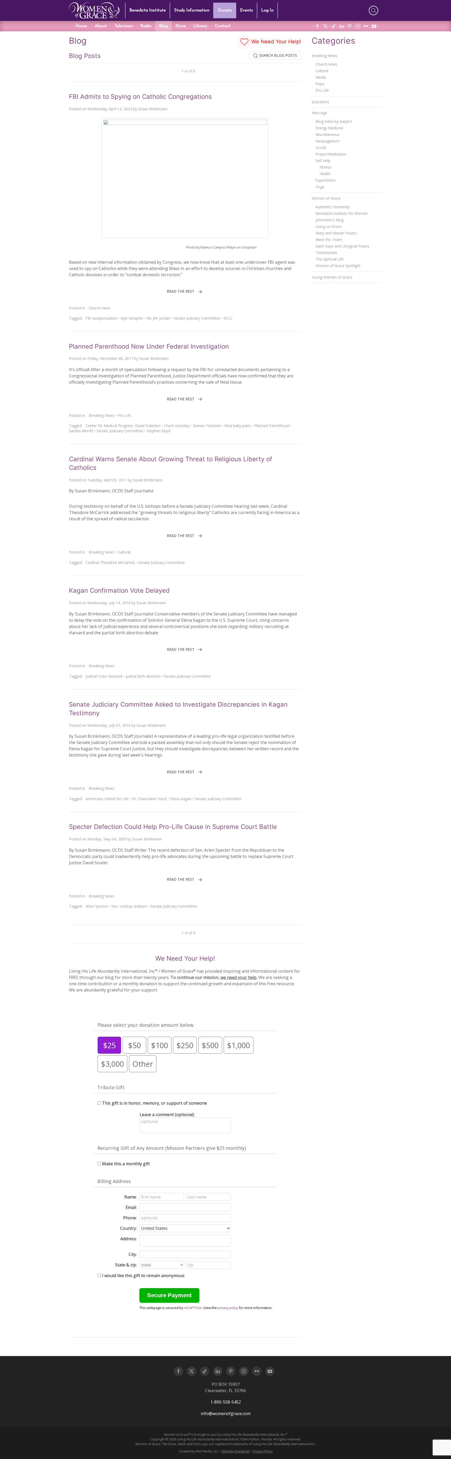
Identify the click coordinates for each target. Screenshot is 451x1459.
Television (124, 26)
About (101, 26)
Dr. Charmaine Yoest (149, 798)
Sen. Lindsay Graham (129, 906)
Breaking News (101, 415)
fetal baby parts (237, 425)
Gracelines (320, 101)
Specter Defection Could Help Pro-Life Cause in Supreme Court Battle (173, 827)
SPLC (228, 318)
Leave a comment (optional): (167, 1114)
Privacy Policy (263, 1451)
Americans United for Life (107, 798)
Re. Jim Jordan (158, 318)
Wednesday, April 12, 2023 (109, 108)
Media (321, 77)
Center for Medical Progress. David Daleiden (123, 425)
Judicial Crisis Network (104, 676)
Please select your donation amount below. (145, 1025)
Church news (99, 307)
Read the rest (180, 291)
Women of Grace (326, 198)
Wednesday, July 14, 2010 (108, 602)
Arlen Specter (97, 906)
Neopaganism (327, 141)
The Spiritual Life (330, 259)
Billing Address (114, 1181)
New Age (319, 112)
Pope (320, 83)
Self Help (323, 160)
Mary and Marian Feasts (336, 232)
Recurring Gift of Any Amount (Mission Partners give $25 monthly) (171, 1148)
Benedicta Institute (147, 10)
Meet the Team (329, 239)
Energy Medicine (329, 127)
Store (180, 26)
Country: (128, 1228)
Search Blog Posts (277, 55)
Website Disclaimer (236, 1451)
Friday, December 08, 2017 (110, 358)
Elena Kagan (180, 798)
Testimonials (326, 252)
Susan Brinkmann (153, 108)
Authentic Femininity (333, 206)
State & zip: (126, 1265)
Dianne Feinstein (207, 425)
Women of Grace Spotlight (338, 265)
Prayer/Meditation (331, 154)
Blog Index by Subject (334, 121)
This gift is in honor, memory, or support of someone (154, 1103)
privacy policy (228, 1307)
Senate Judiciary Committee (197, 318)
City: (133, 1254)
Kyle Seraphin (132, 318)
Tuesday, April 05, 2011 (107, 479)
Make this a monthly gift (126, 1164)
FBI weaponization (101, 318)
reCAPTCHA (193, 1307)
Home (81, 26)
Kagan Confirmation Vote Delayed (119, 590)
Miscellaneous (328, 134)
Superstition (326, 180)
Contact (222, 26)
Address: (128, 1239)
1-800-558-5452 (225, 1402)
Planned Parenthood (271, 425)
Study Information (191, 10)
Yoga (320, 186)
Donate (225, 10)
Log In (267, 10)
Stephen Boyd (158, 430)
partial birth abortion (143, 676)
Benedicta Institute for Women (342, 213)
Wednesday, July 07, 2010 (108, 725)
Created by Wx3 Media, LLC (199, 1451)
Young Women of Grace (332, 277)
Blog (163, 26)
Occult (321, 147)
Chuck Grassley (176, 425)
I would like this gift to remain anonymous (143, 1275)
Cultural (124, 552)
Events (246, 10)
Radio (145, 26)
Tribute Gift (110, 1087)
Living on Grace (329, 226)
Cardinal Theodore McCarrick (110, 562)
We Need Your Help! (275, 41)
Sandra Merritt (81, 430)
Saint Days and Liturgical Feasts (342, 246)
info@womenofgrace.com (226, 1413)
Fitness (325, 167)
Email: (131, 1207)
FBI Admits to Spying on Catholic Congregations (140, 96)
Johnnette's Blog (329, 219)
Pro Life (124, 415)
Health (324, 173)
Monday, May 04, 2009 (106, 839)
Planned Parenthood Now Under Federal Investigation (149, 346)
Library (200, 26)
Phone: (130, 1218)
